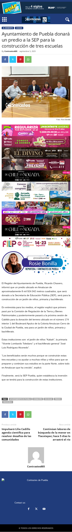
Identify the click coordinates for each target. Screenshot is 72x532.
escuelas (48, 399)
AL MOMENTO (8, 28)
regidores (7, 402)
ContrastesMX (10, 51)
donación (37, 399)
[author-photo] (36, 455)
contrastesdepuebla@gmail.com (42, 502)
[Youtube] (43, 509)
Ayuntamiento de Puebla (20, 399)
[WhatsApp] (28, 59)
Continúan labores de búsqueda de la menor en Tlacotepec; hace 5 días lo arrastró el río (54, 434)
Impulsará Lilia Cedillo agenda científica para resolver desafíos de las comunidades (16, 434)
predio (58, 399)
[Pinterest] (20, 59)
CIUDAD (19, 28)
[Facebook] (5, 59)
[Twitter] (12, 59)
